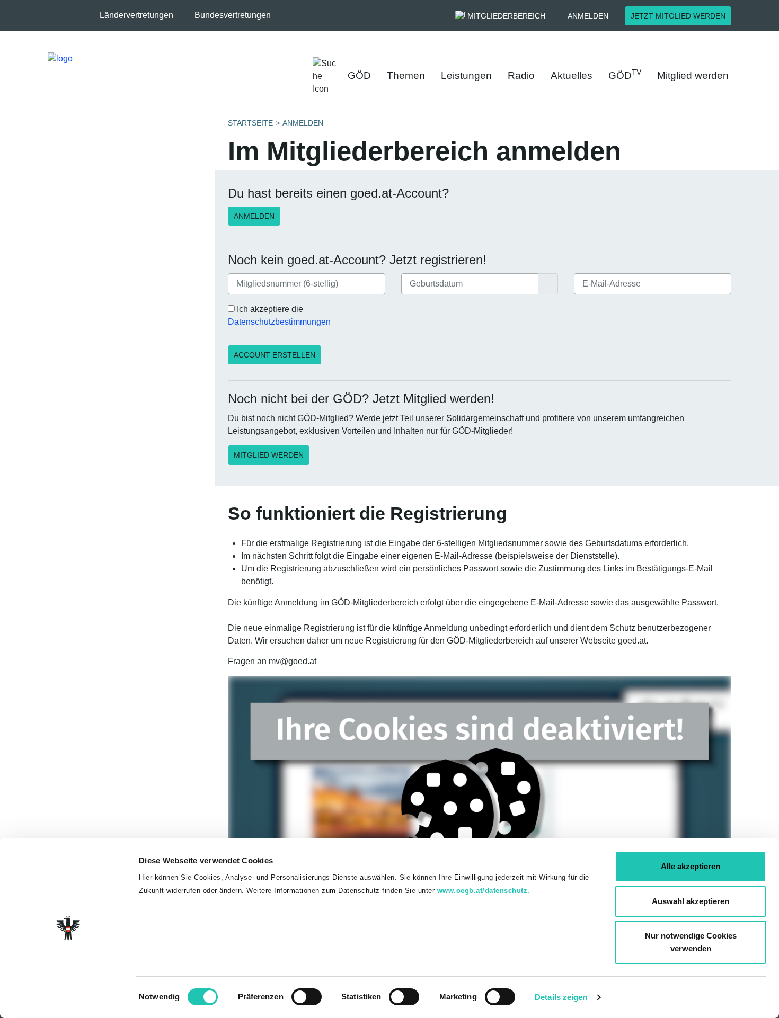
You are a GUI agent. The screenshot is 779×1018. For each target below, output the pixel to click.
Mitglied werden (693, 75)
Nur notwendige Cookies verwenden (691, 942)
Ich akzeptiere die (279, 315)
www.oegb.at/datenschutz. (483, 891)
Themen (406, 75)
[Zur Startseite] (156, 73)
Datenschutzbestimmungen (279, 321)
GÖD (359, 75)
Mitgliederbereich (506, 16)
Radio (521, 75)
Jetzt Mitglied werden (678, 16)
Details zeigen (561, 997)
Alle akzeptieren (690, 866)
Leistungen (466, 75)
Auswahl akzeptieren (690, 901)
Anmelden (588, 16)
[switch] (306, 996)
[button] (142, 15)
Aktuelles (571, 75)
